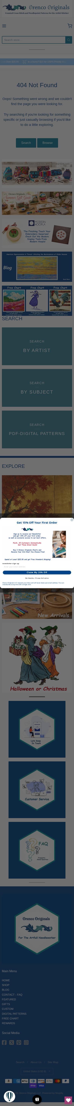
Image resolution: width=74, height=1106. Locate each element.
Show (37, 1099)
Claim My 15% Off (37, 572)
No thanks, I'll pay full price (37, 578)
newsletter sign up (10, 563)
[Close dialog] (72, 520)
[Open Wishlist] (68, 1100)
